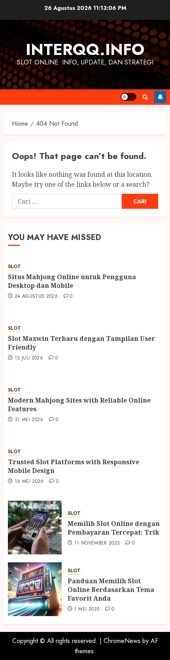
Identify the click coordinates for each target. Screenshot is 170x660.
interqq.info (85, 49)
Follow (160, 97)
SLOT (14, 266)
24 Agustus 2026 (36, 296)
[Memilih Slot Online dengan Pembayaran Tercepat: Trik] (35, 527)
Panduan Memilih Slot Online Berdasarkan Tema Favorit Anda (111, 590)
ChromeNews (122, 640)
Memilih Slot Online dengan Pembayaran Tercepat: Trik (114, 528)
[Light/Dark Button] (128, 97)
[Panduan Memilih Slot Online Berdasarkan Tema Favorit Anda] (35, 589)
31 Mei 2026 (29, 420)
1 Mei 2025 (87, 609)
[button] (145, 97)
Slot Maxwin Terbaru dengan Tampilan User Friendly (81, 343)
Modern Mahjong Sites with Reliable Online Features (79, 404)
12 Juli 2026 (29, 358)
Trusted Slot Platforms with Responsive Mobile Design (73, 466)
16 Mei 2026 (29, 481)
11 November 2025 (97, 543)
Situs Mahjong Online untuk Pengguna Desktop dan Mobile (72, 281)
